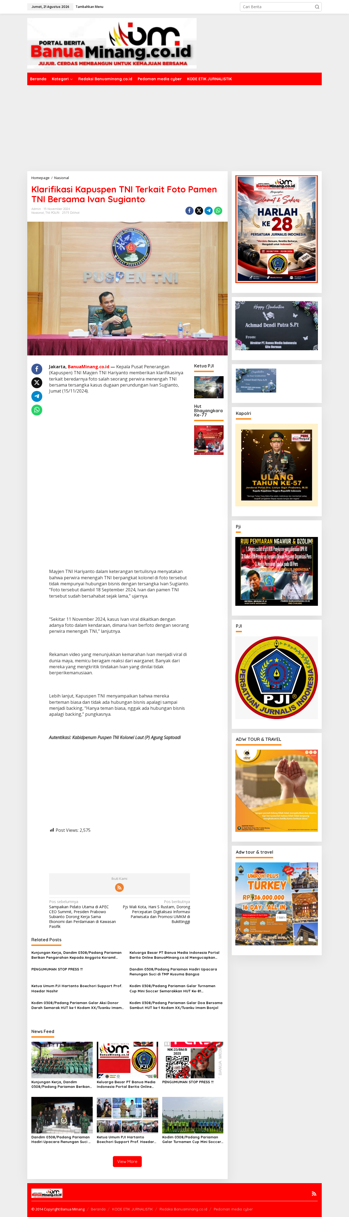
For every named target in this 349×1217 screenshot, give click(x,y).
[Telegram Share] (208, 211)
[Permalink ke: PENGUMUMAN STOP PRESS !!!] (193, 1059)
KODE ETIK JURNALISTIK (132, 1209)
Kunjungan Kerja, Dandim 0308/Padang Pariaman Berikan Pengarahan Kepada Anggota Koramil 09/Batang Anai (76, 955)
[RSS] (119, 887)
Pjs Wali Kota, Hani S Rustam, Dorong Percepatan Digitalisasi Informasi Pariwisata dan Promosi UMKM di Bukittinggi (156, 911)
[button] (317, 6)
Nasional (37, 213)
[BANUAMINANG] (112, 42)
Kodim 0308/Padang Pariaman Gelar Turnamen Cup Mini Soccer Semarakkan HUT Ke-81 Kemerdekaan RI (172, 988)
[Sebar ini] (189, 211)
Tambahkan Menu (89, 6)
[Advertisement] (174, 126)
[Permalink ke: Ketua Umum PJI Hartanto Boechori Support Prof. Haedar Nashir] (127, 1114)
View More (127, 1161)
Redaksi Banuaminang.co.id (183, 1209)
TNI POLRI (52, 213)
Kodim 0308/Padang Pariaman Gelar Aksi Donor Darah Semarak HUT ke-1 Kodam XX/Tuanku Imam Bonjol (76, 1005)
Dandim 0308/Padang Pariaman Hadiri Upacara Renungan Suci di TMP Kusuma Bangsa (173, 971)
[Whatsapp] (218, 211)
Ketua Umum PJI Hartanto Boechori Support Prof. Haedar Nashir (76, 988)
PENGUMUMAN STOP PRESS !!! (57, 969)
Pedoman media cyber (233, 1209)
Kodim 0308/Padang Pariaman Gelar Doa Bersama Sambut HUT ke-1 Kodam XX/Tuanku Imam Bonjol (176, 1005)
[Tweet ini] (199, 211)
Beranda (98, 1209)
